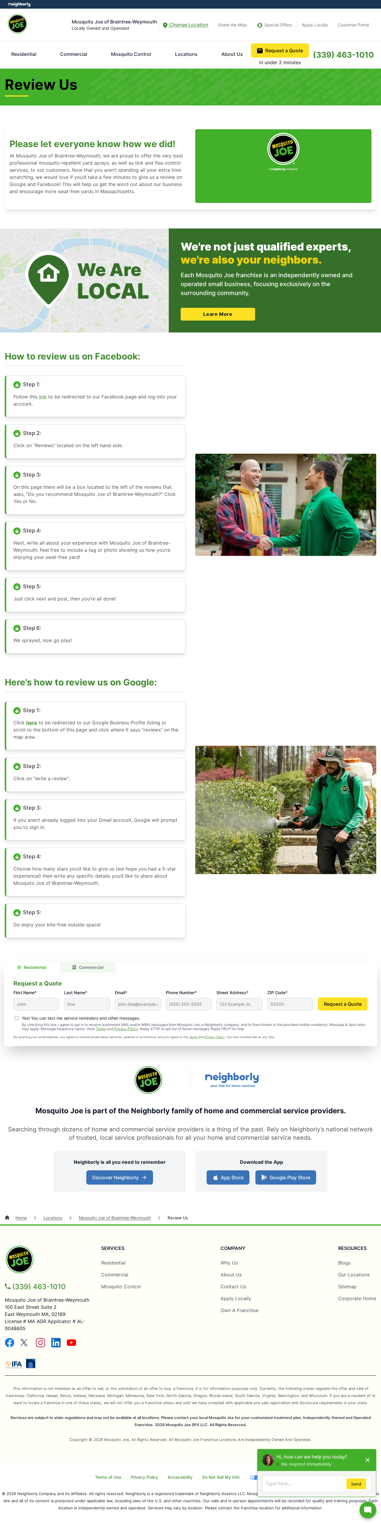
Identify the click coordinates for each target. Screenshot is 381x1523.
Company (233, 1248)
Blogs (344, 1263)
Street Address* (232, 992)
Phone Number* (181, 992)
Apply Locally (315, 24)
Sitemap (347, 1286)
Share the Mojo (232, 24)
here (31, 723)
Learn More (217, 314)
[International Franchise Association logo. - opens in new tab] (14, 1364)
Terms (101, 1029)
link (43, 397)
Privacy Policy (126, 1029)
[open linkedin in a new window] (56, 1346)
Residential (23, 54)
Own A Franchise (239, 1310)
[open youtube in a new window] (71, 1346)
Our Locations (354, 1275)
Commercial (73, 54)
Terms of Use (108, 1477)
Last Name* (75, 992)
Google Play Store (288, 1179)
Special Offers (278, 24)
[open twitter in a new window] (25, 1346)
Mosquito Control (131, 54)
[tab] (32, 967)
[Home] (8, 1217)
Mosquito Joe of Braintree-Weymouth (115, 1217)
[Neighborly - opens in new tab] (30, 1363)
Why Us (229, 1263)
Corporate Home (357, 1298)
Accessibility (180, 1477)
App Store (230, 1179)
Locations (186, 54)
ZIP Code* (277, 992)
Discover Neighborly (120, 1179)
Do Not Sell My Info (221, 1477)
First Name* (25, 992)
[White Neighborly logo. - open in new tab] (19, 4)
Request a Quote (284, 50)
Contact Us (233, 1286)
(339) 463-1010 (343, 54)
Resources (352, 1248)
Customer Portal (353, 24)
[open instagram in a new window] (40, 1346)
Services (112, 1248)
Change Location (188, 25)
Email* (121, 992)
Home (21, 1217)
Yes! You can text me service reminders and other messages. (81, 1018)
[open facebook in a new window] (9, 1346)
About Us (232, 54)
